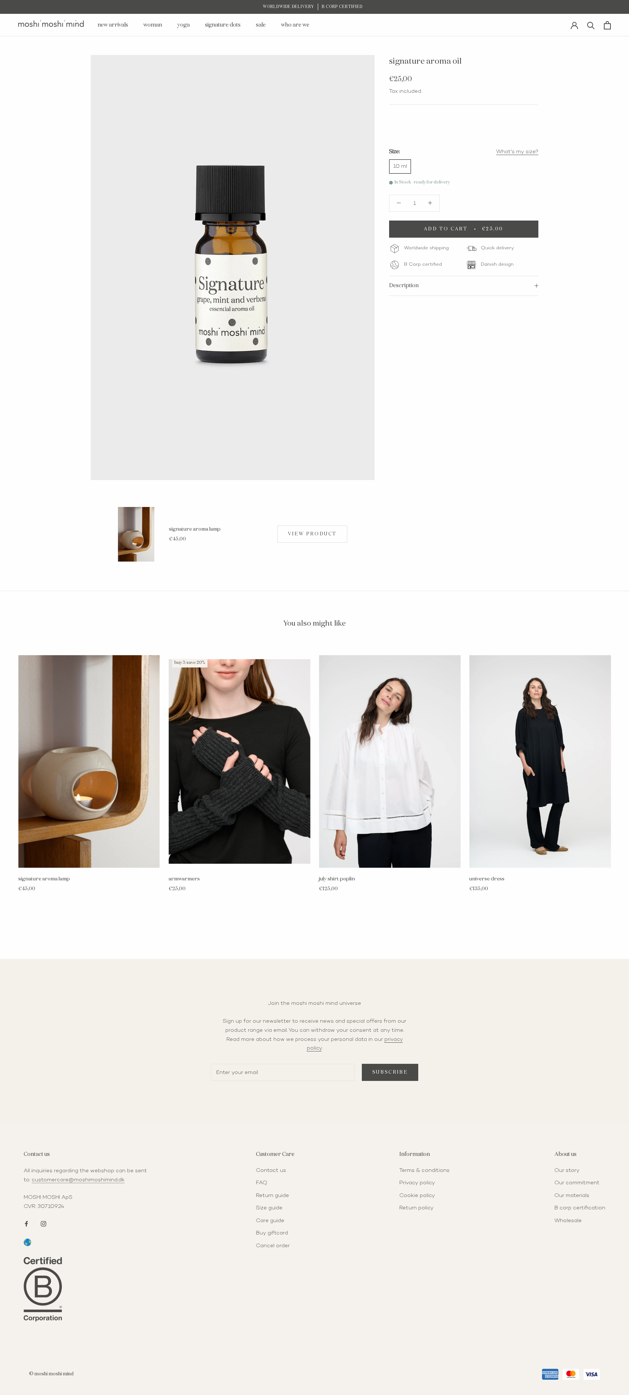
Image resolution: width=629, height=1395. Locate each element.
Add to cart (89, 861)
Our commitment (577, 1183)
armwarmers (184, 878)
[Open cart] (607, 25)
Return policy (416, 1208)
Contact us (271, 1170)
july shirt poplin (337, 878)
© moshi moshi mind (51, 1374)
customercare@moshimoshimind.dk (78, 1180)
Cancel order (273, 1246)
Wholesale (568, 1221)
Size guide (269, 1208)
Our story (566, 1170)
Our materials (571, 1195)
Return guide (272, 1195)
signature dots (223, 25)
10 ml (400, 166)
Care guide (270, 1221)
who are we (295, 25)
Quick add (136, 551)
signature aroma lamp (195, 529)
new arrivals (113, 25)
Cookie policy (417, 1195)
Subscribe (390, 1072)
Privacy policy (417, 1183)
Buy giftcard (272, 1233)
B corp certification (579, 1208)
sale (261, 25)
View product (312, 534)
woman (152, 25)
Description (404, 285)
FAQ (261, 1183)
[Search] (591, 25)
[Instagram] (43, 1223)
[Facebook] (26, 1223)
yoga (183, 25)
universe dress (487, 878)
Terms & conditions (424, 1170)
